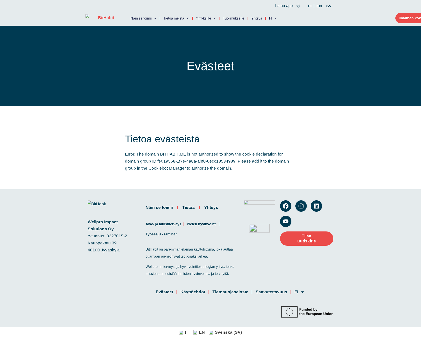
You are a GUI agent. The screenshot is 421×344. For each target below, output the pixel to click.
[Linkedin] (316, 206)
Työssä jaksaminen (162, 234)
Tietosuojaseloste (230, 292)
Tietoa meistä (173, 18)
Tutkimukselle (233, 18)
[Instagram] (301, 206)
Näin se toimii (141, 18)
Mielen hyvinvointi (201, 224)
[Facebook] (285, 206)
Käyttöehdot (192, 292)
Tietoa (188, 207)
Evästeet (164, 292)
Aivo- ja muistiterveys (163, 224)
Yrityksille (203, 18)
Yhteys (256, 18)
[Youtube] (285, 221)
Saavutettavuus (271, 292)
